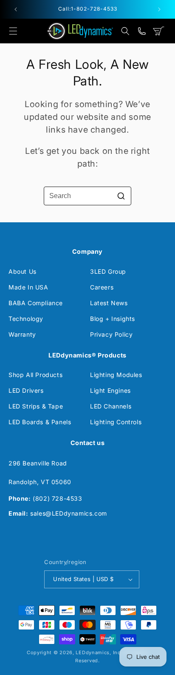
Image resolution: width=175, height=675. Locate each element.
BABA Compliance (35, 302)
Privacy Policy (111, 334)
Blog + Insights (112, 318)
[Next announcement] (159, 9)
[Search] (121, 196)
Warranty (22, 334)
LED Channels (110, 406)
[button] (13, 31)
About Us (22, 271)
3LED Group (108, 271)
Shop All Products (35, 374)
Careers (101, 287)
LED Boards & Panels (39, 421)
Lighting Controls (115, 421)
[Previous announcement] (15, 9)
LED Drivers (26, 390)
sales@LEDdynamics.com (68, 513)
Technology (25, 318)
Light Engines (110, 390)
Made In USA (28, 287)
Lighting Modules (116, 374)
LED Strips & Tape (35, 406)
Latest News (109, 302)
